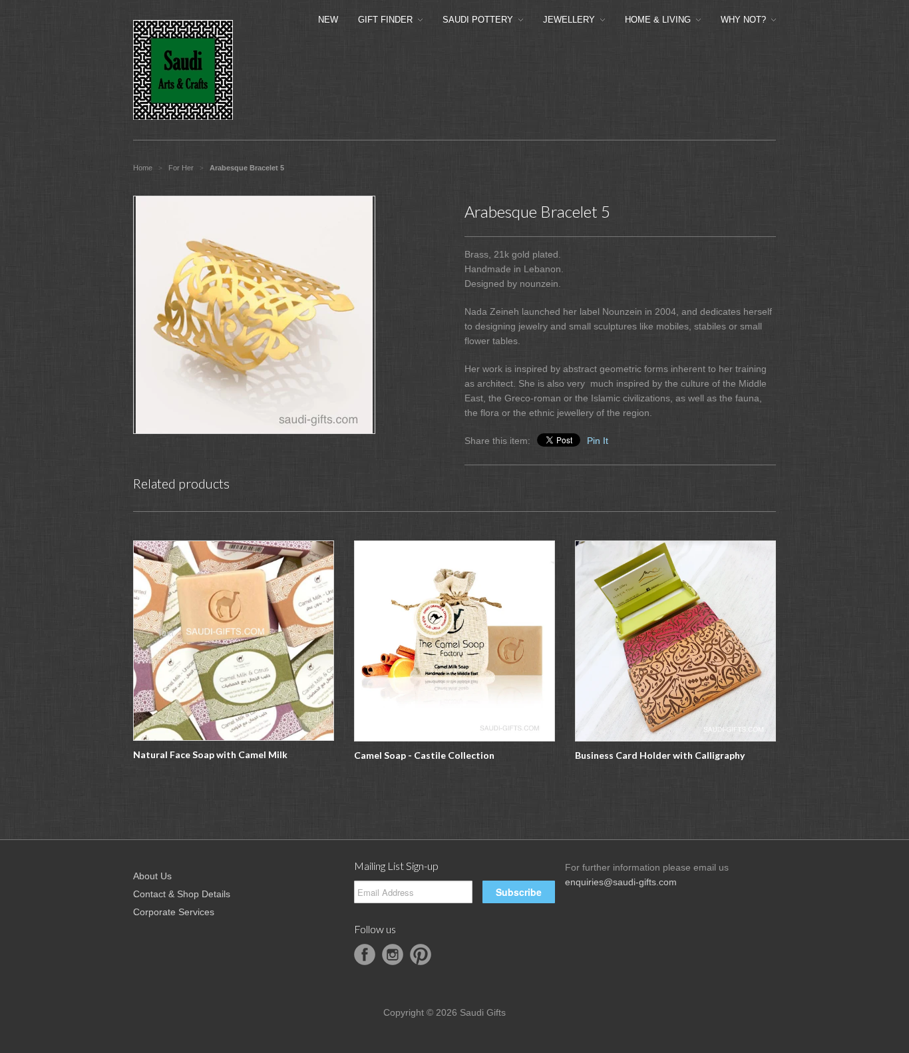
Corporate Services (173, 912)
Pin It (597, 440)
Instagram (392, 954)
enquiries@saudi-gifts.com (621, 882)
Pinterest (420, 954)
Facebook (364, 954)
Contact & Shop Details (181, 894)
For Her (181, 168)
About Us (152, 876)
